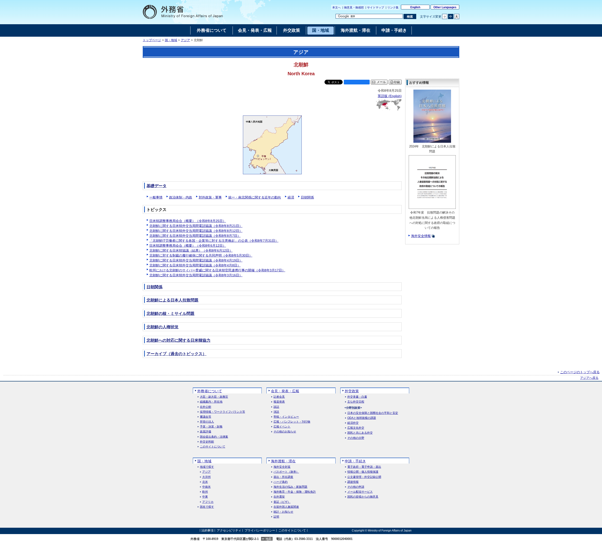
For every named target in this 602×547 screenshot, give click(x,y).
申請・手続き (355, 461)
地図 (268, 539)
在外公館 (205, 406)
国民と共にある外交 (360, 432)
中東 (205, 496)
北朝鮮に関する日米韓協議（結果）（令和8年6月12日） (191, 250)
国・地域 (171, 40)
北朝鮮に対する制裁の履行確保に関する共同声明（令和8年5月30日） (200, 255)
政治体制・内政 (180, 197)
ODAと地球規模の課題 (361, 418)
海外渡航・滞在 (283, 461)
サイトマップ (375, 7)
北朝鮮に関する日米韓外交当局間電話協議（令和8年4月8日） (195, 265)
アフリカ (208, 501)
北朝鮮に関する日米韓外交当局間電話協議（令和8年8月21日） (195, 226)
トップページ (152, 40)
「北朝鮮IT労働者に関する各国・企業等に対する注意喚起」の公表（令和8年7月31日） (213, 240)
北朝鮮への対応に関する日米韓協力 (178, 340)
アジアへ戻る (589, 378)
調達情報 (353, 482)
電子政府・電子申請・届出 (364, 466)
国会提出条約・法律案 (214, 436)
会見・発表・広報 (285, 391)
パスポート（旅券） (286, 471)
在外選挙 (279, 496)
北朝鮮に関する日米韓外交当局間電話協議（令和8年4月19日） (195, 260)
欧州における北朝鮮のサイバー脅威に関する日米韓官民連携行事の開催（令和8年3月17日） (217, 270)
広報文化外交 (355, 427)
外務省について (209, 391)
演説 (276, 411)
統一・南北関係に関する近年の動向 (254, 197)
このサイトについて (212, 446)
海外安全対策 (281, 466)
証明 (276, 516)
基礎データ (156, 186)
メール (381, 82)
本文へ (336, 7)
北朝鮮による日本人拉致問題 (172, 300)
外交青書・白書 (357, 396)
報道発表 (279, 401)
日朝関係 (307, 197)
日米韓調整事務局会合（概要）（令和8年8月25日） (187, 221)
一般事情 (155, 197)
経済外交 (353, 422)
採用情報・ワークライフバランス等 (222, 411)
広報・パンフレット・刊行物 (291, 421)
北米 (205, 482)
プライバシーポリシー (260, 530)
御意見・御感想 (354, 7)
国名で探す (207, 506)
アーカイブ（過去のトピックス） (176, 354)
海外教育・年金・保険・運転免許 (294, 491)
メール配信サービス (360, 491)
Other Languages (444, 7)
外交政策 (352, 391)
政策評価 (205, 431)
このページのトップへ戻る (580, 372)
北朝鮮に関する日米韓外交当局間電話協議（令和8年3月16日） (195, 275)
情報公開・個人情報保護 (362, 471)
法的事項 (207, 530)
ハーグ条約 (280, 482)
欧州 (205, 491)
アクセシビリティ (229, 530)
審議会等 (205, 416)
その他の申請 (355, 486)
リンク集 (393, 7)
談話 (276, 406)
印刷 (397, 82)
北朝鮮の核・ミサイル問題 (170, 313)
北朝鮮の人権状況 (162, 327)
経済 (291, 197)
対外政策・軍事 (210, 197)
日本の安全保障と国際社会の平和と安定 (372, 413)
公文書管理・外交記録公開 (364, 477)
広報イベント (281, 426)
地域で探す (207, 466)
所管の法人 (207, 421)
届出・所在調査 (283, 477)
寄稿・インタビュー (286, 416)
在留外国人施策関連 (286, 506)
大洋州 (206, 477)
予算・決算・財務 (211, 426)
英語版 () (390, 96)
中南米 (206, 486)
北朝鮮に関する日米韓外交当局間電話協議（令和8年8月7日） (195, 236)
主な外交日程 (355, 401)
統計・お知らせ (283, 511)
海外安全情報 (421, 236)
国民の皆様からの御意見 (362, 496)
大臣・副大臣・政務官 (214, 396)
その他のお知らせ (284, 431)
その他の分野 (355, 438)
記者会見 (279, 396)
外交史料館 (207, 441)
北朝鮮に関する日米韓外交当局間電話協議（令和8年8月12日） (195, 231)
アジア (185, 40)
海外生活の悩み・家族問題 (290, 486)
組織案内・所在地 (211, 401)
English (415, 7)
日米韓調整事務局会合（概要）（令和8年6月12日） (187, 245)
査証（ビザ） (281, 501)
